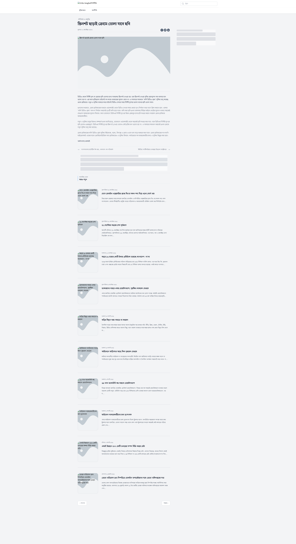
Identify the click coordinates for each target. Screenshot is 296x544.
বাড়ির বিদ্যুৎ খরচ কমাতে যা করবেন (115, 320)
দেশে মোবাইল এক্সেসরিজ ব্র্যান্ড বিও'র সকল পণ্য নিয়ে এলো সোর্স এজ (128, 193)
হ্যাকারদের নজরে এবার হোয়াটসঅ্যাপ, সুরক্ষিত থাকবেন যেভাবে (125, 288)
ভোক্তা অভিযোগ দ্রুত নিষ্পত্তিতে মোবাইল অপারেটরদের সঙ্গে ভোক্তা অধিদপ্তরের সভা (133, 477)
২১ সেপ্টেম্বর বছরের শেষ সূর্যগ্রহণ (114, 225)
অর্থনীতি (94, 10)
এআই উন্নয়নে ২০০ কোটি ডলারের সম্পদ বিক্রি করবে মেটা (123, 446)
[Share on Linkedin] (168, 30)
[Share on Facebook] (161, 30)
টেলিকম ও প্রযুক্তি (84, 19)
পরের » (166, 503)
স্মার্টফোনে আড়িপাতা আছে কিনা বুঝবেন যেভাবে (119, 351)
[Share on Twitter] (165, 30)
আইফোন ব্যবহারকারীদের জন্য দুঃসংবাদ (117, 414)
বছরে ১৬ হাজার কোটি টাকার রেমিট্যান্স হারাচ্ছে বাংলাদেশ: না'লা (126, 256)
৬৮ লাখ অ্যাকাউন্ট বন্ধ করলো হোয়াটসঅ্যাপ (118, 383)
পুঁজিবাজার (82, 10)
